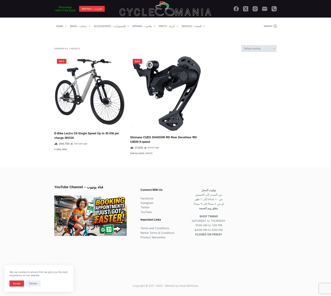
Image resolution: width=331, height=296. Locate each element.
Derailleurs (137, 153)
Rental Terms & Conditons (157, 233)
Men (64, 149)
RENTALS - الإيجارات (92, 8)
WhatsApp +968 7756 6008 (65, 9)
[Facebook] (236, 8)
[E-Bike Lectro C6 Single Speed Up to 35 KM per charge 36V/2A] (89, 91)
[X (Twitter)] (245, 8)
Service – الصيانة (192, 26)
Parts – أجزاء (167, 26)
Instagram (147, 203)
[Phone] (274, 8)
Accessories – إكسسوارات (110, 26)
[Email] (264, 8)
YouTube (146, 212)
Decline (33, 283)
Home (59, 26)
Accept (17, 283)
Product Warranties (153, 237)
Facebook (147, 198)
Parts (149, 153)
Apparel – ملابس (142, 26)
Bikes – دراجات (78, 26)
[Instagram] (255, 8)
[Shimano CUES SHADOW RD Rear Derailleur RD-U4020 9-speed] (165, 93)
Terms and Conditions (155, 228)
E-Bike (57, 149)
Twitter (145, 207)
